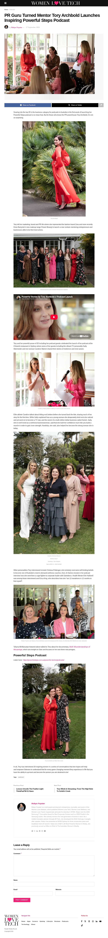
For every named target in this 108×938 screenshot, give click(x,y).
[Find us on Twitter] (85, 921)
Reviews (57, 921)
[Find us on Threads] (89, 921)
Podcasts (12, 9)
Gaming (42, 921)
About (33, 924)
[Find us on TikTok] (82, 925)
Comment (18, 853)
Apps (29, 921)
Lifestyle (50, 921)
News (23, 921)
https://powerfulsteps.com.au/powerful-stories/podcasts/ (43, 660)
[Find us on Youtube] (100, 921)
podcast (21, 777)
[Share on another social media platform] (101, 105)
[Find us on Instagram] (93, 921)
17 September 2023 (33, 27)
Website (58, 889)
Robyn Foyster (16, 27)
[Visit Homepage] (55, 3)
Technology (25, 924)
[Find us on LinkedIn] (96, 921)
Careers (35, 921)
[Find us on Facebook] (81, 921)
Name (16, 880)
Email (15, 889)
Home (6, 9)
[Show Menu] (5, 3)
